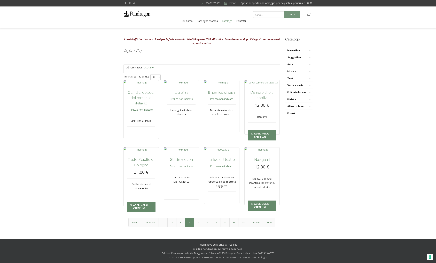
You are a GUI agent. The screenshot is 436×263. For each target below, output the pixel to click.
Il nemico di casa (221, 92)
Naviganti (262, 159)
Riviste (291, 99)
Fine (269, 222)
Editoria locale (296, 92)
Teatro (291, 78)
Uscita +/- (149, 67)
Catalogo (227, 21)
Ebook (291, 113)
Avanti (256, 222)
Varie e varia (295, 85)
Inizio (135, 222)
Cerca (292, 14)
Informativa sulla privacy (213, 244)
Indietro (150, 222)
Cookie (233, 244)
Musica (291, 71)
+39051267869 (212, 3)
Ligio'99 (181, 92)
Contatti (241, 21)
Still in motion (181, 159)
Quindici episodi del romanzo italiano (141, 97)
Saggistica (294, 57)
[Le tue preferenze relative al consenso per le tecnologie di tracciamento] (430, 257)
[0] (308, 14)
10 (243, 222)
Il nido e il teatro (222, 159)
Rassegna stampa (207, 21)
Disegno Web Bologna (255, 257)
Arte (290, 64)
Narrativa (293, 50)
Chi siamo (187, 21)
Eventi (232, 3)
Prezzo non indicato (141, 109)
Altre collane (295, 106)
